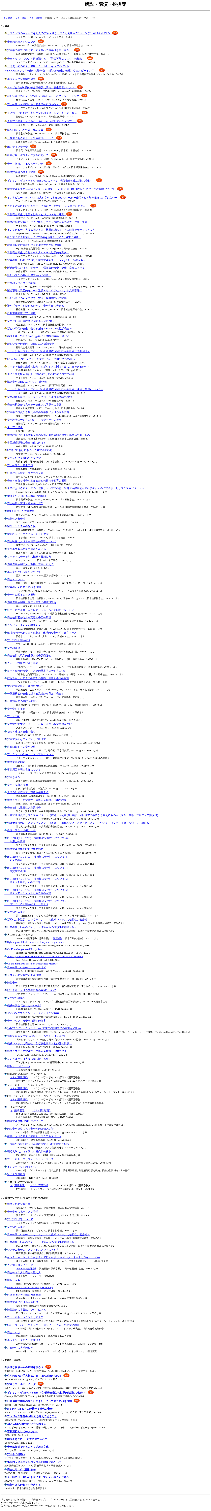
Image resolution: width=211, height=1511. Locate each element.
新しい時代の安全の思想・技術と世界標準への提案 (38, 298)
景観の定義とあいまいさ (22, 41)
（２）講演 (20, 18)
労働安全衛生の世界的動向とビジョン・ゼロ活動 (36, 214)
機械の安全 (13, 1005)
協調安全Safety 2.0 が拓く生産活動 (27, 381)
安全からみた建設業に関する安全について (31, 321)
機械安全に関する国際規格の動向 (26, 495)
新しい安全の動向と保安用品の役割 (29, 275)
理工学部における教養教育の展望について (31, 990)
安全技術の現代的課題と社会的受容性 (29, 655)
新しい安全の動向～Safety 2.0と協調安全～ (32, 343)
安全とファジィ (16, 579)
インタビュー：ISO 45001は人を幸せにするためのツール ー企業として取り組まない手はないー (63, 197)
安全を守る (13, 777)
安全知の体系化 (16, 912)
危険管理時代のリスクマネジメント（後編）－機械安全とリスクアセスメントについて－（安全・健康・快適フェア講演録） (79, 822)
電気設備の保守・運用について (25, 686)
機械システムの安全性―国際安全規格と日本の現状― (38, 1051)
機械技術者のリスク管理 (22, 172)
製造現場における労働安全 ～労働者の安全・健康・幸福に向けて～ (48, 267)
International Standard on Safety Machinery (30, 1287)
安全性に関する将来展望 (21, 594)
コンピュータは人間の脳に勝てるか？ (29, 1058)
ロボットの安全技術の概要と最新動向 (29, 556)
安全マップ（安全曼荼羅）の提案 (26, 1020)
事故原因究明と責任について (24, 769)
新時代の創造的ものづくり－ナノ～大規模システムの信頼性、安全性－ (48, 919)
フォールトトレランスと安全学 (25, 1317)
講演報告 (57, 938)
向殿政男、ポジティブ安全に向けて (29, 155)
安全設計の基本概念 (18, 640)
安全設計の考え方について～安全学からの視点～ (35, 419)
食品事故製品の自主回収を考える (26, 549)
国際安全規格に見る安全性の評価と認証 (30, 1128)
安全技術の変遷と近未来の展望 (25, 503)
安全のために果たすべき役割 (24, 587)
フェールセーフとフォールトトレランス (30, 1159)
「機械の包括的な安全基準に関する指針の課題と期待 (38, 1144)
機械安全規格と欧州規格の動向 (25, 849)
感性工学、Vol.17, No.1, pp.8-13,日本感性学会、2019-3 (38, 336)
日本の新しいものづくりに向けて (26, 967)
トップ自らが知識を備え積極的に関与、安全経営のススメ (42, 87)
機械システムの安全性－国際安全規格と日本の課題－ (38, 800)
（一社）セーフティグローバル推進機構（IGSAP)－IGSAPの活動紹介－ (48, 351)
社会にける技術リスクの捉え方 (25, 473)
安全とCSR (13, 716)
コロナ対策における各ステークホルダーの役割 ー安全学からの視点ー (48, 206)
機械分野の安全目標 (18, 1204)
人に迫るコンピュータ (20, 1264)
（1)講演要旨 (17, 1110)
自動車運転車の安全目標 (21, 313)
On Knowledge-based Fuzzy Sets (24, 949)
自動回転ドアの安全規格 (21, 746)
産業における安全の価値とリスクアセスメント (34, 1136)
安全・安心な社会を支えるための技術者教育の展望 (37, 480)
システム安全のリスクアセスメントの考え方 (33, 1249)
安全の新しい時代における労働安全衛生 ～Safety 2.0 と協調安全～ (47, 260)
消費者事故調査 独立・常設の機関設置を (31, 602)
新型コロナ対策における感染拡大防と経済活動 (35, 244)
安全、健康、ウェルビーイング (26, 163)
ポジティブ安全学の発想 (22, 79)
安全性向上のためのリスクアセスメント (30, 754)
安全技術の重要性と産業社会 (24, 807)
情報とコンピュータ (18, 1066)
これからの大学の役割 (20, 1347)
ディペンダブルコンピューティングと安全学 (33, 1013)
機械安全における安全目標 (22, 1302)
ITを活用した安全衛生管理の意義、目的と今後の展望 (38, 678)
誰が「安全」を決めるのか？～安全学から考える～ (37, 305)
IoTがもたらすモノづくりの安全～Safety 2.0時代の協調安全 (41, 359)
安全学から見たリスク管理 (22, 1211)
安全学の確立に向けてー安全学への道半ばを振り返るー (40, 50)
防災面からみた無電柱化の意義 (26, 129)
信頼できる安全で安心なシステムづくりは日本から (37, 1035)
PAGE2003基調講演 (26, 1268)
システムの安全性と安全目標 (24, 975)
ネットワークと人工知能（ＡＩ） (26, 1340)
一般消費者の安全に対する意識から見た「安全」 (35, 693)
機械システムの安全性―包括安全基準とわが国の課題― (39, 1043)
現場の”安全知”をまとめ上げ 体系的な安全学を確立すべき (42, 632)
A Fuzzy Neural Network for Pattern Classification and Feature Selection (45, 956)
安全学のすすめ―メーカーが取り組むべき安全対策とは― (40, 724)
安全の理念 (13, 648)
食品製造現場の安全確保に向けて (26, 442)
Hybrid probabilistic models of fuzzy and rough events (35, 942)
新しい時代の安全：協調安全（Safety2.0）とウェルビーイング (44, 96)
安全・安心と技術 (17, 784)
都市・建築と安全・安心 (21, 731)
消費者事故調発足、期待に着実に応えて (30, 564)
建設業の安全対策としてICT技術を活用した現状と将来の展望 (44, 237)
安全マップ (13, 1332)
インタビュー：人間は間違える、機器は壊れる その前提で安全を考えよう (52, 229)
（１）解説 (7, 18)
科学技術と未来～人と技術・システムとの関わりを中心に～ (42, 610)
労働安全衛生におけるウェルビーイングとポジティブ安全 (42, 121)
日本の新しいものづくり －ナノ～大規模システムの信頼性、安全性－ (48, 1234)
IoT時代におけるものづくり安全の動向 (29, 450)
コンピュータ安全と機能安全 (24, 625)
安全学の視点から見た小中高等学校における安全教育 (38, 412)
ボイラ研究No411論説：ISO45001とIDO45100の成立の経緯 (40, 374)
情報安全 (12, 982)
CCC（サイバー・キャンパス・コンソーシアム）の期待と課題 (43, 1324)
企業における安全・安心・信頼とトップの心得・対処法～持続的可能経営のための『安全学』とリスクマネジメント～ (75, 488)
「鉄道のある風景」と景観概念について (31, 138)
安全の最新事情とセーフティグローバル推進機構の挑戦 (39, 397)
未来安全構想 (15, 427)
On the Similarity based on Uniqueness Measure (32, 963)
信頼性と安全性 (16, 518)
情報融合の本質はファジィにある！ (28, 1309)
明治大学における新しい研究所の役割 (29, 1151)
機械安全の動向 (16, 762)
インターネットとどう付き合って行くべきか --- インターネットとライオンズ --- (53, 1257)
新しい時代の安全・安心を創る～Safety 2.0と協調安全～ (39, 328)
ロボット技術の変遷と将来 (22, 663)
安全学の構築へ (16, 997)
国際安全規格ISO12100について (25, 1121)
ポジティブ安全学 (18, 146)
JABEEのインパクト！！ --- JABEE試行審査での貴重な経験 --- (44, 1028)
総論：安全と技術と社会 (21, 830)
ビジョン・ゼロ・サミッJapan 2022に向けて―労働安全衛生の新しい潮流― (51, 180)
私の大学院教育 (16, 1174)
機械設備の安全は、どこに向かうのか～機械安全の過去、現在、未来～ (49, 222)
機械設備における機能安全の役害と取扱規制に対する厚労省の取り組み (48, 435)
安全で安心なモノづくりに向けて (26, 739)
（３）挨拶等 (35, 18)
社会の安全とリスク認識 (22, 283)
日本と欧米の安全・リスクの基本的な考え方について (38, 670)
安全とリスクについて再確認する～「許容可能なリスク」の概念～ (47, 58)
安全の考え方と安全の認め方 (24, 1272)
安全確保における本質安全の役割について (31, 541)
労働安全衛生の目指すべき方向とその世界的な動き (38, 252)
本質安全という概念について (24, 571)
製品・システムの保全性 (21, 526)
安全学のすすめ (16, 708)
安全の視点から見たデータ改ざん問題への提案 (34, 404)
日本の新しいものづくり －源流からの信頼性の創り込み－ (42, 927)
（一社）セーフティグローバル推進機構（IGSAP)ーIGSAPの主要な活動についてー (55, 389)
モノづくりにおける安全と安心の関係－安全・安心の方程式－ (44, 112)
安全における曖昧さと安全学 (24, 457)
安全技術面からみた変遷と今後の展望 (29, 617)
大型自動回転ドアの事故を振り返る (28, 792)
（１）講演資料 (19, 1077)
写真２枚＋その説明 (31, 1005)
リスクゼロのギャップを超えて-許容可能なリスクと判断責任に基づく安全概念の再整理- (59, 33)
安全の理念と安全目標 (20, 465)
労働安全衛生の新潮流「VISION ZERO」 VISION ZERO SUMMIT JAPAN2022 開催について (62, 189)
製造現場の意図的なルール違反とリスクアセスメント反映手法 (44, 290)
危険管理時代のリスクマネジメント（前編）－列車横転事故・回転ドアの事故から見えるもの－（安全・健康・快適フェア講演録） (83, 815)
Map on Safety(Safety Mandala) (24, 1294)
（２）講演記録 (41, 1110)
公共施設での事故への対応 (22, 701)
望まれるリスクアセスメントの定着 (28, 533)
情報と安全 (13, 1280)
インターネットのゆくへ (21, 1166)
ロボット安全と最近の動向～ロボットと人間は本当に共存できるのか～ (48, 366)
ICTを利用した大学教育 (21, 511)
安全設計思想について (20, 1219)
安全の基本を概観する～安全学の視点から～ (34, 104)
